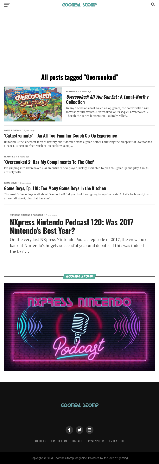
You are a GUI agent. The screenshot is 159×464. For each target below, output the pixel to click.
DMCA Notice (116, 441)
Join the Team (59, 441)
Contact (77, 441)
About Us (40, 441)
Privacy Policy (95, 441)
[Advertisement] (79, 42)
